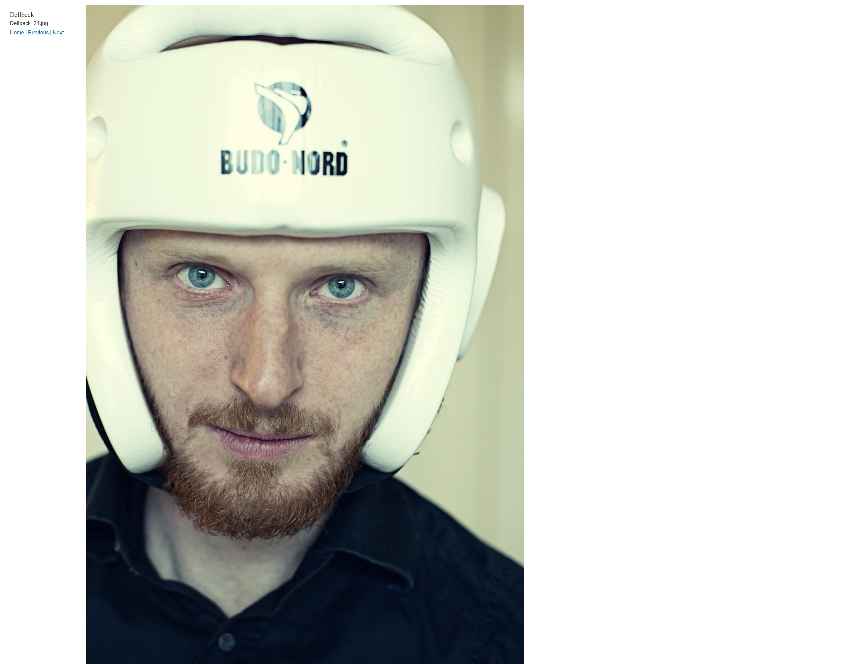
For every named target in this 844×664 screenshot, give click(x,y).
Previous (38, 32)
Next (58, 32)
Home (17, 32)
